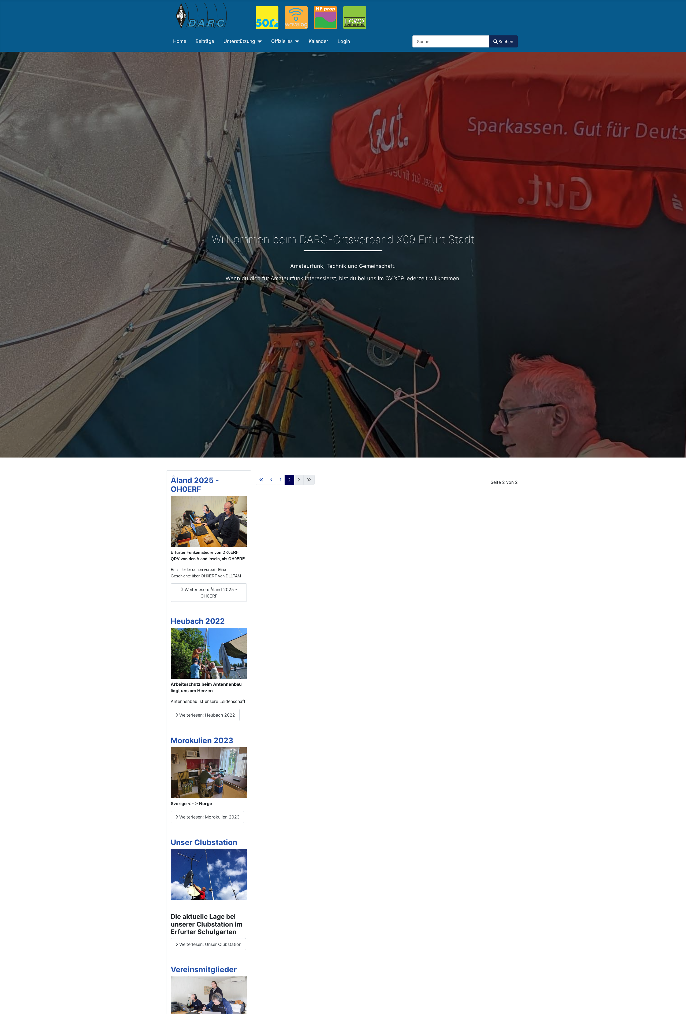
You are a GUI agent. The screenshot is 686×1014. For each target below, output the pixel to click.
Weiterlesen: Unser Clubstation (209, 944)
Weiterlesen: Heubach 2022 (206, 715)
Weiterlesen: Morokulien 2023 (209, 817)
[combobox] (450, 41)
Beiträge (205, 41)
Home (179, 41)
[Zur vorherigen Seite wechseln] (271, 480)
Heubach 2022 (198, 621)
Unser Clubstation (204, 842)
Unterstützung (239, 41)
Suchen (505, 41)
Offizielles (282, 41)
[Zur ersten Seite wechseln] (261, 480)
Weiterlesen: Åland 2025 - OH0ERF (210, 593)
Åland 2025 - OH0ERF (195, 485)
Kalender (318, 41)
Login (344, 41)
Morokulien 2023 (202, 740)
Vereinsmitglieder (204, 969)
